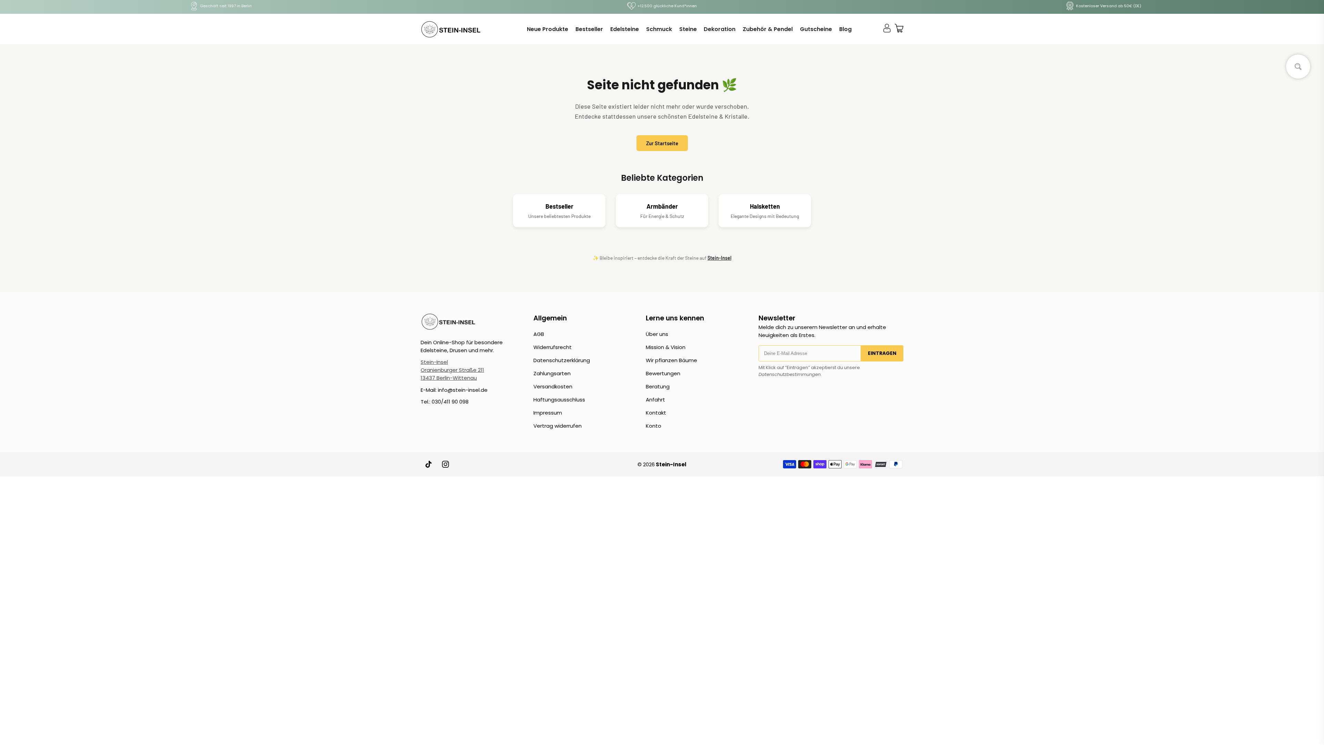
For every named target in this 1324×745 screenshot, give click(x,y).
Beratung (658, 386)
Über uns (657, 334)
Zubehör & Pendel (768, 29)
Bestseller (589, 29)
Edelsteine (624, 29)
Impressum (547, 412)
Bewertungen (663, 373)
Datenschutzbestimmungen (790, 374)
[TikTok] (429, 464)
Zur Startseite (662, 143)
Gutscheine (816, 29)
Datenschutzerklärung (561, 360)
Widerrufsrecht (552, 347)
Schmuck (659, 29)
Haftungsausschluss (559, 399)
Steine (688, 29)
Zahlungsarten (552, 373)
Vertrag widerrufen (557, 425)
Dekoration (719, 29)
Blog (845, 29)
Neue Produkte (547, 29)
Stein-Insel (719, 258)
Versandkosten (552, 386)
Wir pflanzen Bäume (671, 360)
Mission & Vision (665, 347)
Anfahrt (655, 399)
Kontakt (656, 412)
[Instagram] (445, 464)
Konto (653, 425)
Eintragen (882, 353)
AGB (538, 334)
